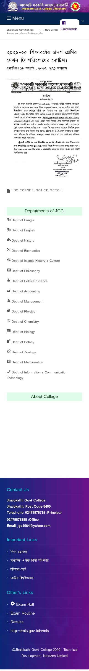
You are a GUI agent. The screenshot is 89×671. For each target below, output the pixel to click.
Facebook (69, 29)
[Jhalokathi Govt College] (44, 6)
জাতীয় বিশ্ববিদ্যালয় (21, 578)
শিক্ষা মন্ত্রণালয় (19, 552)
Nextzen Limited (55, 656)
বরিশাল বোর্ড (18, 569)
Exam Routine (22, 613)
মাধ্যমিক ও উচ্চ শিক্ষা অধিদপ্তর (29, 560)
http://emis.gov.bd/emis (29, 631)
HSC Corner (22, 190)
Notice (42, 190)
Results (17, 622)
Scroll (56, 190)
